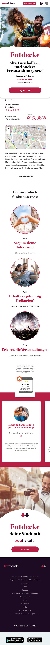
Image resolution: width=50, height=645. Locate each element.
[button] (41, 3)
